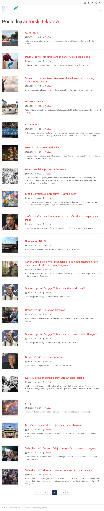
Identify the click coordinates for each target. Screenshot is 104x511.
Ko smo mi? (31, 124)
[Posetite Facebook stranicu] (89, 2)
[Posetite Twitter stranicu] (92, 2)
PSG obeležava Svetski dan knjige (44, 147)
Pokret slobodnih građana (11, 10)
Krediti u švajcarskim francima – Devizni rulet (50, 193)
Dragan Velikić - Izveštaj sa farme (44, 357)
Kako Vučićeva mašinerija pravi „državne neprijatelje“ (55, 377)
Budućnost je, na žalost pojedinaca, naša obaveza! (53, 425)
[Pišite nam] (85, 2)
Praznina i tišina (34, 101)
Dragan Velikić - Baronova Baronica (45, 310)
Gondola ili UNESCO (36, 241)
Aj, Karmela (31, 32)
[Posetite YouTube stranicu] (100, 2)
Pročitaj (48, 37)
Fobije (28, 403)
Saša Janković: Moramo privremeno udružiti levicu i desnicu (58, 470)
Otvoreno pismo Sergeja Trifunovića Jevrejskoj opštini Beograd (61, 334)
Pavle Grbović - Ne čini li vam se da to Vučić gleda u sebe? (58, 56)
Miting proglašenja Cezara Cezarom (45, 169)
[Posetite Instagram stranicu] (96, 2)
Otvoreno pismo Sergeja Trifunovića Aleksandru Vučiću (56, 288)
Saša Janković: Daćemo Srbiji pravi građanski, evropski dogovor (61, 448)
